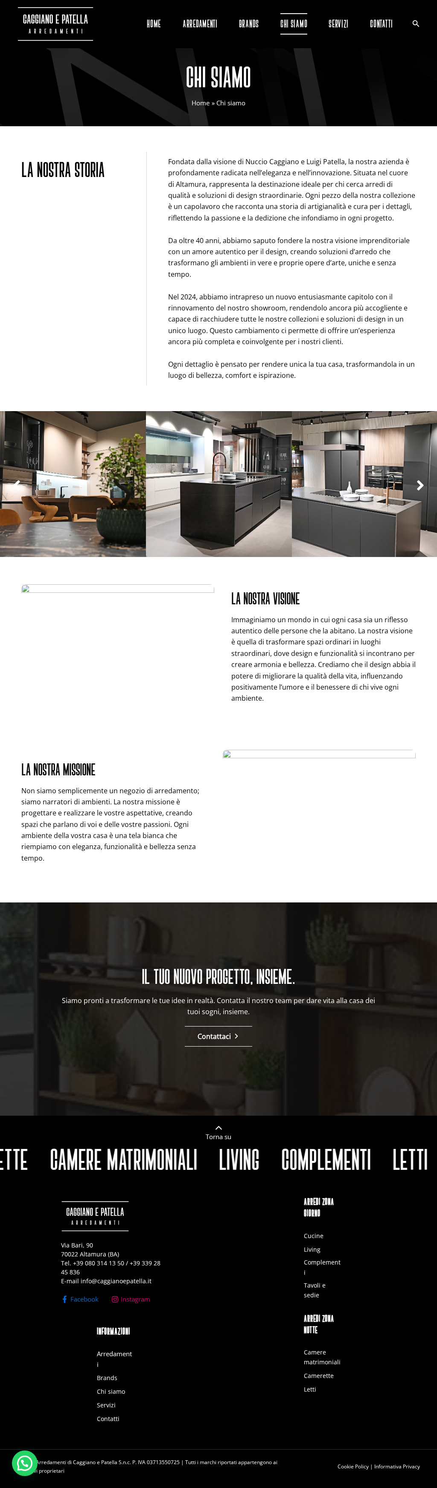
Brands (107, 1378)
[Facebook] (80, 1299)
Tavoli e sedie (315, 1290)
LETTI (358, 1160)
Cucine (313, 1236)
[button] (17, 485)
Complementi (322, 1267)
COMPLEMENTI (274, 1160)
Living (312, 1249)
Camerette (319, 1376)
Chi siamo (111, 1391)
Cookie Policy (353, 1466)
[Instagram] (130, 1299)
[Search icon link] (416, 24)
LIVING (187, 1160)
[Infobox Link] (218, 1134)
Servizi (106, 1405)
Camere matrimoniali (322, 1357)
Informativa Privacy (397, 1466)
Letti (310, 1389)
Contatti (108, 1419)
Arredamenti (114, 1359)
